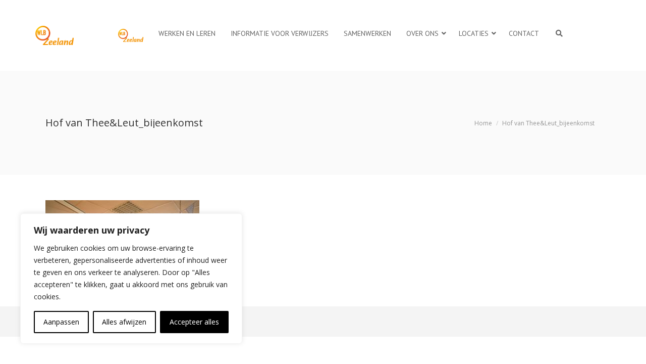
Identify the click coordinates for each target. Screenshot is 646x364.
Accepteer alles (194, 322)
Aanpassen (61, 322)
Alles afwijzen (124, 322)
